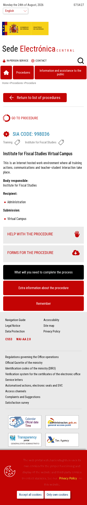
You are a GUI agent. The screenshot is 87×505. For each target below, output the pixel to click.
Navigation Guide (15, 320)
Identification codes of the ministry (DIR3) (30, 368)
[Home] (6, 72)
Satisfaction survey (17, 403)
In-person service (17, 60)
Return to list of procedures (38, 97)
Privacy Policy (68, 478)
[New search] (80, 61)
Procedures (16, 83)
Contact (41, 60)
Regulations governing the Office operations (32, 357)
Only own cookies (57, 495)
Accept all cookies (30, 495)
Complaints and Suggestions (22, 397)
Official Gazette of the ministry (23, 363)
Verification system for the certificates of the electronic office (42, 374)
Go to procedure (25, 118)
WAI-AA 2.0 (23, 339)
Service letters (14, 380)
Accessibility (51, 320)
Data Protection (15, 331)
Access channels (15, 391)
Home (5, 83)
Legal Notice (12, 326)
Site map (49, 326)
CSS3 (8, 339)
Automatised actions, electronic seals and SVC (34, 385)
